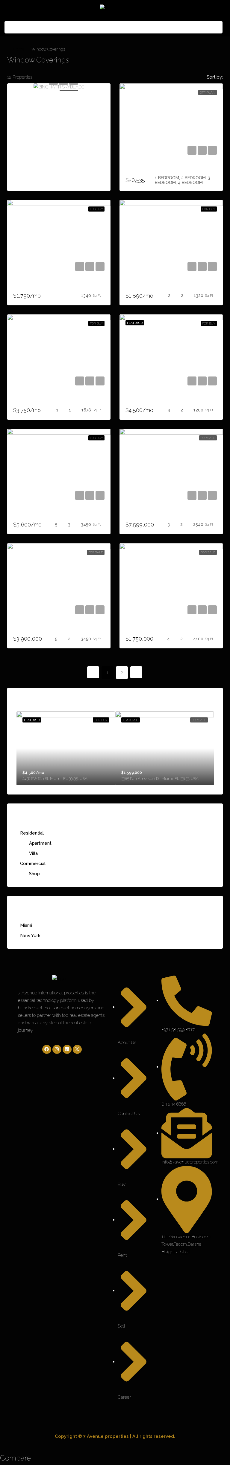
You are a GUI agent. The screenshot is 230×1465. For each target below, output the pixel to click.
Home (18, 49)
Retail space (26, 286)
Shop (34, 873)
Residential (32, 833)
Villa (33, 853)
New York (30, 935)
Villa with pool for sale (37, 629)
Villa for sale (139, 629)
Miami (26, 925)
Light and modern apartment (156, 400)
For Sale (208, 438)
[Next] (136, 672)
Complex (23, 515)
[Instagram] (56, 1049)
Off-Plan (207, 92)
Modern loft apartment (37, 400)
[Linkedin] (67, 1049)
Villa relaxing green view (152, 515)
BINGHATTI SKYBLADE (37, 99)
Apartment (40, 843)
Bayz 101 (134, 169)
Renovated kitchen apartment (156, 286)
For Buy (96, 209)
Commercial (33, 863)
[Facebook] (46, 1049)
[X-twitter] (77, 1049)
